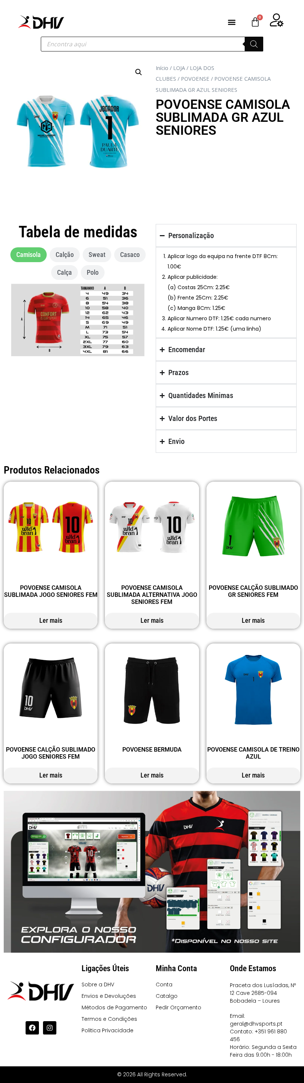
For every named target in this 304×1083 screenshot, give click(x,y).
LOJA (179, 67)
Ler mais (50, 620)
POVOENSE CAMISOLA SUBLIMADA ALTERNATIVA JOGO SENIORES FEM (152, 594)
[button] (231, 22)
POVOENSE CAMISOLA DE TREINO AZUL (253, 753)
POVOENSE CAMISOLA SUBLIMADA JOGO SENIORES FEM (51, 591)
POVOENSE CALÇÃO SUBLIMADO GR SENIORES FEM (253, 591)
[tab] (28, 254)
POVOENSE (195, 78)
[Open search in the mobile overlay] (152, 44)
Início (162, 67)
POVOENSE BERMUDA (152, 749)
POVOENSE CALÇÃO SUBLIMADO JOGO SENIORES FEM (50, 753)
